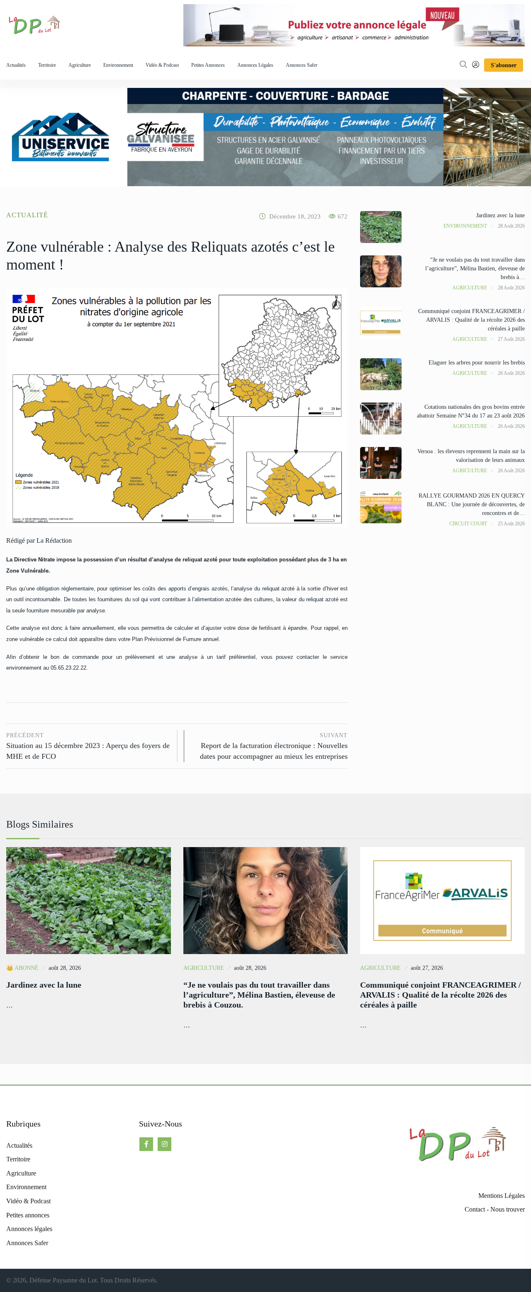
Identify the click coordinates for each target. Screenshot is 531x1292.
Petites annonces (208, 65)
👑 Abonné (22, 968)
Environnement (118, 65)
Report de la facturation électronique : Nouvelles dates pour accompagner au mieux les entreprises (274, 746)
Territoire (47, 65)
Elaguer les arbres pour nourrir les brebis (477, 362)
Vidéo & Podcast (162, 65)
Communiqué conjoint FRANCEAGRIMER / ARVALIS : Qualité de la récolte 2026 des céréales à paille (471, 320)
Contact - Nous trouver (495, 1209)
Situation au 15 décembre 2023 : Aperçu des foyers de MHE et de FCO (88, 746)
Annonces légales (255, 65)
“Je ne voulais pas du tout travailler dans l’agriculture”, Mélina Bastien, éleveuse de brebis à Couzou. (259, 994)
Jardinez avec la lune (500, 215)
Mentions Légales (501, 1195)
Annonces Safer (301, 65)
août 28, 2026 (65, 968)
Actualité (27, 215)
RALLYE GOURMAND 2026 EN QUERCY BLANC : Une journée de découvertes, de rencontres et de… (472, 504)
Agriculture (79, 65)
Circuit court (468, 524)
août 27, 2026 (427, 968)
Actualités (16, 65)
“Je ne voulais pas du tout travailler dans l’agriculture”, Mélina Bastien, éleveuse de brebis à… (475, 268)
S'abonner (503, 65)
